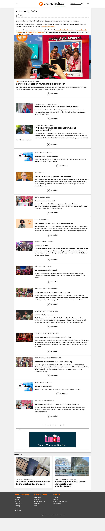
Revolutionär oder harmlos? (46, 270)
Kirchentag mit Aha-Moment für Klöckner (56, 107)
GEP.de (55, 497)
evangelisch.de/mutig (48, 26)
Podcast (37, 503)
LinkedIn (18, 510)
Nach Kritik (39, 172)
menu (17, 4)
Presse (48, 515)
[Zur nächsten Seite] (64, 425)
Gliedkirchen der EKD (60, 501)
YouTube (18, 501)
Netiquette (43, 515)
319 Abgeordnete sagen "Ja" (65, 479)
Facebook (18, 497)
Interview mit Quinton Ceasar (46, 311)
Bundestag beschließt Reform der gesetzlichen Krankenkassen (70, 484)
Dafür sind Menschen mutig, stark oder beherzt (40, 84)
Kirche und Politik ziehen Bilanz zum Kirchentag (53, 362)
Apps (36, 506)
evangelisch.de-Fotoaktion (28, 81)
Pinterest (18, 503)
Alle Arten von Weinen (43, 386)
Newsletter (38, 499)
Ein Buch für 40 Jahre (24, 479)
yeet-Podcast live (41, 219)
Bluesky (17, 506)
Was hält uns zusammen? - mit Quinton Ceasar (54, 223)
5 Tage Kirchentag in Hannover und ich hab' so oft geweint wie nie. (58, 389)
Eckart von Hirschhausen (44, 125)
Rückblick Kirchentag (43, 266)
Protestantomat (39, 501)
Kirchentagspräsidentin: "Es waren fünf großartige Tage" (57, 404)
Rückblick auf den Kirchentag (46, 288)
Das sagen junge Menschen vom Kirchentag (52, 292)
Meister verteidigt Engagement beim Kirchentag (54, 176)
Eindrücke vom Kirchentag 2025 (47, 333)
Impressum (62, 515)
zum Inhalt (54, 94)
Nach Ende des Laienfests (44, 400)
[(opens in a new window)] (52, 439)
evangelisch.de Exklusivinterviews (48, 358)
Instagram (18, 499)
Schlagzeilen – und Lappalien (46, 156)
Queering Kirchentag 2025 (45, 201)
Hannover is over (41, 245)
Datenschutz (54, 515)
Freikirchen (57, 503)
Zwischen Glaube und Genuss (46, 104)
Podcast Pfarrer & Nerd (44, 242)
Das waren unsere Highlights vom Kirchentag (53, 337)
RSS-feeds (37, 497)
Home (17, 15)
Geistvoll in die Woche (43, 152)
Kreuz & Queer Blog (42, 197)
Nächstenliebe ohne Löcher (45, 315)
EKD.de (55, 499)
